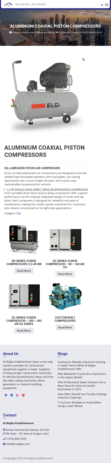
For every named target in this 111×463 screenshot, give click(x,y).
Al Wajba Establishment (38, 458)
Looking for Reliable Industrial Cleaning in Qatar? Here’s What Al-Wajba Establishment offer (81, 365)
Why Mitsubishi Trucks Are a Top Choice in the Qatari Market (82, 375)
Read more (24, 270)
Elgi (18, 213)
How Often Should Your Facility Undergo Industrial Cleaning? (82, 395)
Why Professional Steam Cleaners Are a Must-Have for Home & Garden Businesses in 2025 (82, 385)
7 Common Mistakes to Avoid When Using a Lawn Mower (79, 404)
